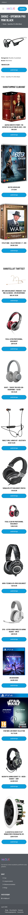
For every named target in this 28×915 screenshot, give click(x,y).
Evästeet (20, 910)
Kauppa (22, 9)
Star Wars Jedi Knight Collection (14, 731)
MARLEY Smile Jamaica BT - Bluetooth (14, 440)
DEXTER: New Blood (14, 187)
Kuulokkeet (17, 58)
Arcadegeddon (14, 678)
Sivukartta (20, 912)
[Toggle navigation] (3, 8)
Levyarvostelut (8, 881)
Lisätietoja (14, 70)
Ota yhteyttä (13, 910)
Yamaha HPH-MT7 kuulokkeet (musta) (14, 488)
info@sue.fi (4, 2)
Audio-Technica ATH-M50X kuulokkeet (14, 583)
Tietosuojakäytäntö (10, 912)
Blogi (5, 888)
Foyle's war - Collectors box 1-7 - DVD (14, 243)
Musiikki (11, 58)
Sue (5, 878)
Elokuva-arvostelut (9, 884)
